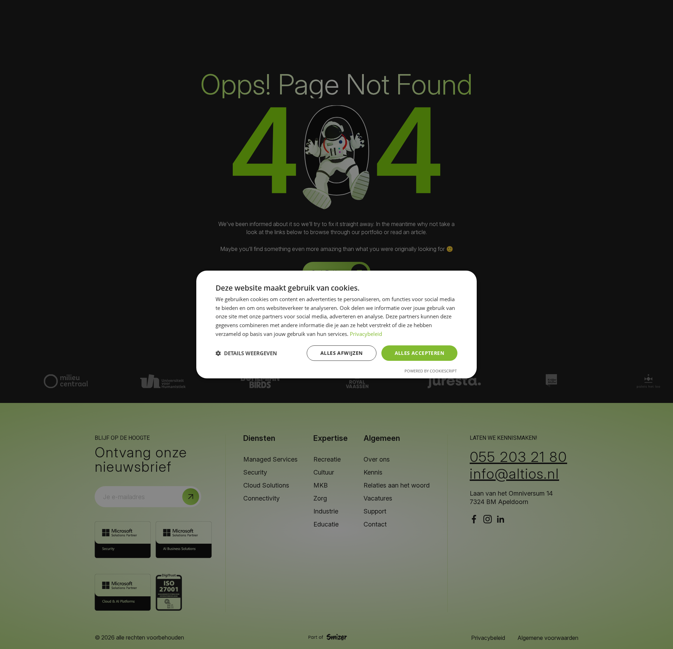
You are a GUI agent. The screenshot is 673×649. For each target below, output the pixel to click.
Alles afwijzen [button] (341, 353)
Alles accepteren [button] (419, 353)
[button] (246, 353)
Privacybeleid (366, 333)
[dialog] (336, 325)
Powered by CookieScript (431, 370)
